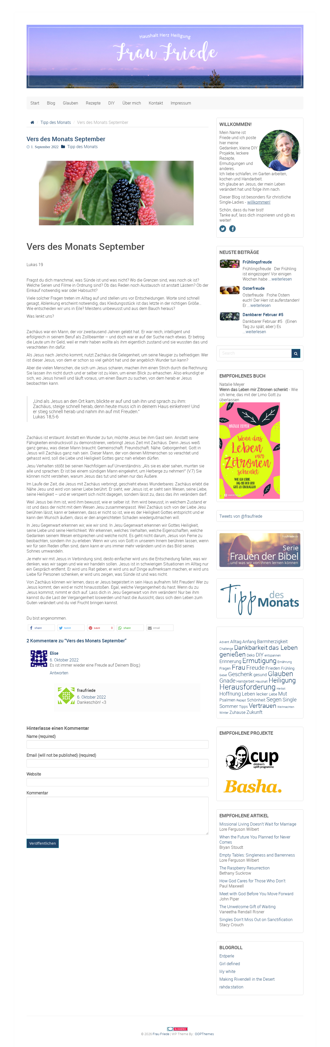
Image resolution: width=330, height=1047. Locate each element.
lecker (262, 694)
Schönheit (256, 700)
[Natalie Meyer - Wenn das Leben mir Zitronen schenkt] (249, 450)
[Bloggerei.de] (177, 1029)
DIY (111, 103)
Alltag (235, 641)
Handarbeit (245, 681)
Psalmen (227, 700)
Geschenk (240, 674)
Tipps (243, 706)
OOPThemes (204, 1034)
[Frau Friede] (165, 60)
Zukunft (254, 712)
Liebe (273, 694)
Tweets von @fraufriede (240, 516)
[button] (41, 628)
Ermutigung (259, 660)
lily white (227, 971)
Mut (282, 693)
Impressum (181, 103)
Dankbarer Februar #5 (263, 314)
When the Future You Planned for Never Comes (254, 839)
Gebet (223, 675)
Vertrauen (262, 705)
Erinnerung (230, 661)
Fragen (225, 668)
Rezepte (93, 103)
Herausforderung (247, 687)
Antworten (59, 673)
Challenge (226, 648)
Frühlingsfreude (257, 262)
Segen (274, 699)
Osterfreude (254, 288)
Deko (251, 655)
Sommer (228, 706)
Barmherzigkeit (272, 641)
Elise (54, 653)
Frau (238, 667)
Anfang (249, 641)
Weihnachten (285, 707)
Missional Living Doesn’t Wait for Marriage (257, 824)
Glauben (70, 103)
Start (34, 103)
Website (34, 774)
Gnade (227, 680)
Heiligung (282, 680)
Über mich (131, 103)
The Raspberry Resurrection (244, 868)
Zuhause (237, 712)
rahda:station (231, 987)
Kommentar (37, 792)
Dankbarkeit (251, 647)
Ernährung (284, 662)
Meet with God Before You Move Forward (256, 894)
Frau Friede (161, 1034)
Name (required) (41, 736)
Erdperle (226, 956)
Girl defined (229, 963)
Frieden (273, 668)
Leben (248, 693)
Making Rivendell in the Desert (247, 979)
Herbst (281, 688)
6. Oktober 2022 (64, 660)
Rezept (241, 700)
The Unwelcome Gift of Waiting (247, 906)
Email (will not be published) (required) (61, 755)
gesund (260, 674)
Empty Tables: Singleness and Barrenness (257, 855)
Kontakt (156, 103)
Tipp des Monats (55, 122)
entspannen (273, 655)
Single (289, 699)
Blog (51, 103)
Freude (255, 667)
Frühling (287, 668)
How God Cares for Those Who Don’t (252, 881)
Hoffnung (230, 693)
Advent (224, 642)
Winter (223, 712)
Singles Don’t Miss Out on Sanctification (256, 919)
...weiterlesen (279, 279)
